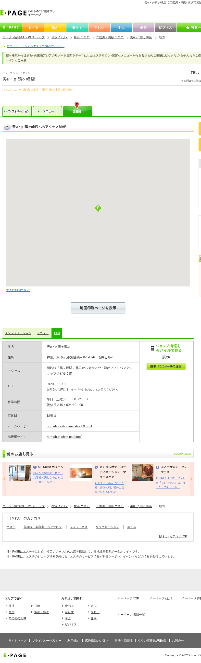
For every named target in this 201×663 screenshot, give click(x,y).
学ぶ (68, 618)
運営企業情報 (123, 640)
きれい (95, 612)
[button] (98, 209)
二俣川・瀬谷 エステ (110, 37)
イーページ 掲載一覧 (131, 614)
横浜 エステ (82, 37)
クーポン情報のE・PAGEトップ (23, 37)
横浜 (11, 606)
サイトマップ (17, 640)
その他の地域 (17, 618)
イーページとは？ (161, 598)
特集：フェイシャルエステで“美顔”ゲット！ (35, 46)
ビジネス (71, 624)
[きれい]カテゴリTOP (173, 536)
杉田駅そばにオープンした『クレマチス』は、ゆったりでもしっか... (171, 482)
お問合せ (178, 640)
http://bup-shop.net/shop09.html (69, 426)
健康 (94, 618)
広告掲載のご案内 (97, 640)
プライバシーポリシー (47, 640)
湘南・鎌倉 (41, 612)
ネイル (131, 527)
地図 (57, 333)
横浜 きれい (59, 37)
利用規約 (73, 640)
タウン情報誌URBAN (152, 640)
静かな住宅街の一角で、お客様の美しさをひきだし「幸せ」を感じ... (48, 478)
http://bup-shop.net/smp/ (64, 437)
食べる (69, 606)
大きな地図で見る (18, 290)
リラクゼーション (107, 527)
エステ (11, 527)
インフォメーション (18, 333)
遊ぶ (94, 606)
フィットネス (79, 527)
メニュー (43, 333)
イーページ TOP (128, 598)
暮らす (69, 612)
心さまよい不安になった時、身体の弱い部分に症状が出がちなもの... (109, 488)
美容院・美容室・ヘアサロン (43, 527)
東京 (11, 612)
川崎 (37, 606)
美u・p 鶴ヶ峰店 (141, 37)
